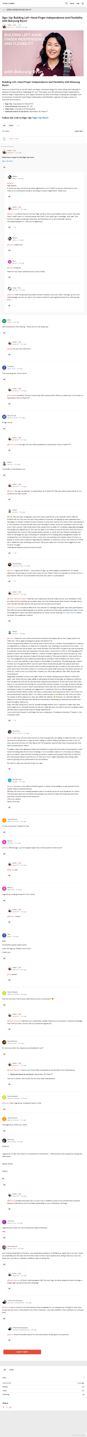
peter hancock (12, 1246)
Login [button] (77, 3)
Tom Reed (10, 366)
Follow (11, 125)
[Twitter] (7, 1407)
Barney (9, 841)
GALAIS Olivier (17, 779)
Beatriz (15, 176)
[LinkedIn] (10, 1407)
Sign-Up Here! (40, 117)
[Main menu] (83, 3)
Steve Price (16, 731)
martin (11, 25)
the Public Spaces (69, 613)
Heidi (9, 320)
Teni (8, 934)
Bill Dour (10, 887)
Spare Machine (12, 1041)
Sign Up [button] (72, 3)
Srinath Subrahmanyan (15, 1300)
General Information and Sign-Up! (18, 10)
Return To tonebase (9, 3)
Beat (14, 261)
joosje (16, 288)
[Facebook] (3, 1407)
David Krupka (17, 564)
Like (4, 125)
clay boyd (10, 1221)
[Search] (67, 3)
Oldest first (79, 131)
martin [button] (6, 848)
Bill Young (10, 1139)
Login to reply (14, 139)
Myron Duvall (11, 416)
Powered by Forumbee (78, 1435)
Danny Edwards (12, 992)
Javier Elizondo (12, 819)
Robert (9, 462)
